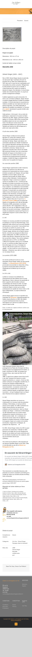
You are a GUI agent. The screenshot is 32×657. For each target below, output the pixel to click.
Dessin (14, 535)
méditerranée (16, 553)
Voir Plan (24, 605)
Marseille (14, 551)
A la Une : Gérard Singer (19, 541)
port (13, 555)
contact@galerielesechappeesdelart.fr (18, 518)
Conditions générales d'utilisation (6, 606)
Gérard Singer (16, 549)
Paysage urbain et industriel (19, 543)
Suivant (26, 20)
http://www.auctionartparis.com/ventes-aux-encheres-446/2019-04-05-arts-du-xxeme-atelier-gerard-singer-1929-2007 (16, 481)
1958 (13, 547)
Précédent (20, 20)
